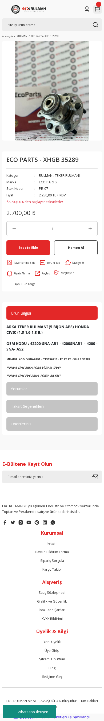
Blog (52, 667)
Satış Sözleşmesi (52, 592)
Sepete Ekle (28, 247)
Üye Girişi (52, 650)
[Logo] (29, 9)
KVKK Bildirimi (52, 618)
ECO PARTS (48, 182)
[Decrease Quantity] (14, 228)
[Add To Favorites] (20, 262)
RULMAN (46, 175)
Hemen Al (76, 247)
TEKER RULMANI (67, 175)
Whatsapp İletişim (33, 711)
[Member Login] (87, 9)
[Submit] (97, 477)
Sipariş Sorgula (52, 560)
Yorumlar (19, 388)
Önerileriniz (21, 423)
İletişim (52, 543)
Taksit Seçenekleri (27, 406)
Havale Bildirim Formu (52, 551)
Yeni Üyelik (52, 641)
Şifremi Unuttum (52, 659)
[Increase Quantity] (90, 228)
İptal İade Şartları (52, 609)
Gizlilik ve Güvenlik (52, 601)
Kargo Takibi (52, 569)
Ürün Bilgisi (21, 313)
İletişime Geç (52, 676)
